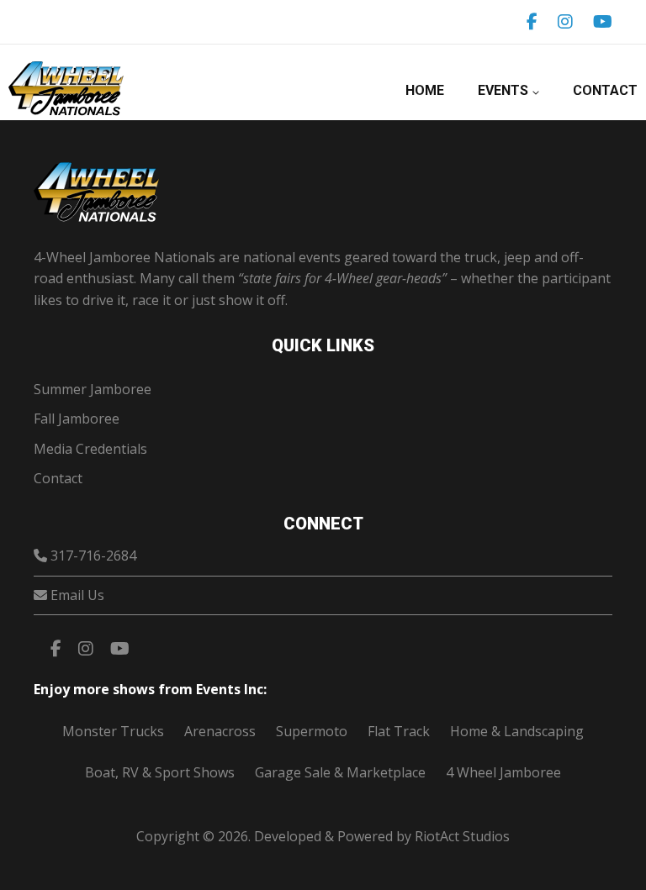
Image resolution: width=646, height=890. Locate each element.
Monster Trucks (113, 731)
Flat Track (399, 731)
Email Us (77, 595)
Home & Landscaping (517, 731)
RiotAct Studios (462, 836)
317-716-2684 (93, 555)
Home (424, 90)
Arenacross (220, 731)
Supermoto (311, 731)
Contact (605, 90)
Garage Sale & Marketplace (340, 772)
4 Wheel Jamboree (503, 772)
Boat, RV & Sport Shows (160, 772)
